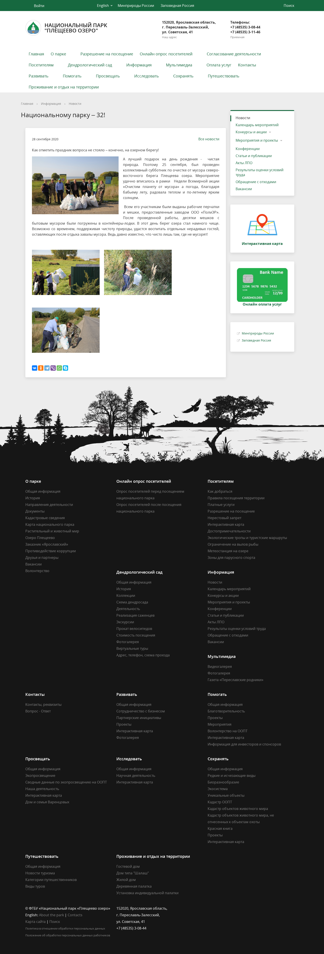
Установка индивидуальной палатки (147, 892)
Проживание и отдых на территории (64, 87)
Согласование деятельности (234, 53)
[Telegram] (47, 368)
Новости (75, 103)
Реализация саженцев (135, 615)
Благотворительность (226, 711)
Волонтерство (37, 570)
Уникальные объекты (226, 795)
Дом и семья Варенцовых (47, 802)
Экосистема (218, 788)
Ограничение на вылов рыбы (233, 544)
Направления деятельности (49, 504)
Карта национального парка (49, 524)
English (103, 5)
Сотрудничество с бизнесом (140, 711)
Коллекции (125, 595)
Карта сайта (35, 921)
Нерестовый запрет (224, 517)
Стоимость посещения (135, 635)
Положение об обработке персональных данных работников (67, 935)
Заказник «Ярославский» (46, 544)
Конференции (248, 148)
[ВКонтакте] (34, 368)
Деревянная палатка (134, 886)
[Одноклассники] (40, 368)
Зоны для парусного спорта (231, 557)
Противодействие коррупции (50, 550)
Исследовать (146, 76)
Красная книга (220, 828)
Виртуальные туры (132, 648)
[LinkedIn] (219, 908)
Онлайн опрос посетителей (166, 53)
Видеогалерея (220, 666)
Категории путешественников (51, 879)
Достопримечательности (229, 531)
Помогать (72, 76)
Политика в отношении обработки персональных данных (65, 928)
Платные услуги (221, 504)
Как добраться (220, 491)
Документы (35, 511)
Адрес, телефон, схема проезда (143, 655)
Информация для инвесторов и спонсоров (244, 744)
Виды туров (35, 886)
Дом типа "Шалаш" (132, 873)
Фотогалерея (127, 641)
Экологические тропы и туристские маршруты (247, 537)
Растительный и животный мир (52, 531)
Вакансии (244, 188)
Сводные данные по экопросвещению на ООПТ (66, 782)
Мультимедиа (179, 65)
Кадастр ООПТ (220, 802)
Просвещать (108, 76)
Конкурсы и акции (251, 132)
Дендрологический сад (90, 65)
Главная (36, 53)
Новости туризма (40, 873)
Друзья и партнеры (41, 557)
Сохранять (183, 76)
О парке (58, 53)
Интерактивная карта (226, 524)
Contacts (75, 915)
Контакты (247, 65)
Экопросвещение (40, 775)
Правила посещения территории (236, 498)
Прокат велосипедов (134, 628)
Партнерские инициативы (138, 717)
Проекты (123, 724)
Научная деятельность (135, 775)
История (32, 498)
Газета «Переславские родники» (235, 679)
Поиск (54, 921)
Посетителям (41, 65)
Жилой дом (126, 879)
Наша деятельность (42, 788)
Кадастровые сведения (45, 517)
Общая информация (42, 491)
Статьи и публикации (254, 155)
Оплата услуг (219, 65)
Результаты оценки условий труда (259, 172)
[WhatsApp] (59, 368)
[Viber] (53, 368)
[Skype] (65, 368)
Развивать (38, 76)
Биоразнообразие (223, 782)
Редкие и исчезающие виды (231, 775)
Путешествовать (223, 76)
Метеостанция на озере (228, 550)
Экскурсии (125, 622)
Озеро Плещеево (40, 537)
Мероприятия (219, 724)
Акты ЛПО (244, 162)
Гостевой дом (128, 866)
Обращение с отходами (256, 181)
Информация (139, 65)
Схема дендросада (132, 602)
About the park (51, 915)
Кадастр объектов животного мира (238, 808)
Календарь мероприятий (257, 124)
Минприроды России (136, 5)
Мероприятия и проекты (257, 140)
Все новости (208, 139)
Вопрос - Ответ (38, 711)
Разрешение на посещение (106, 53)
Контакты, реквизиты (43, 704)
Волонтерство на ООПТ (228, 731)
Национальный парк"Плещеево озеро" (76, 27)
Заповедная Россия (177, 5)
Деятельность (128, 608)
